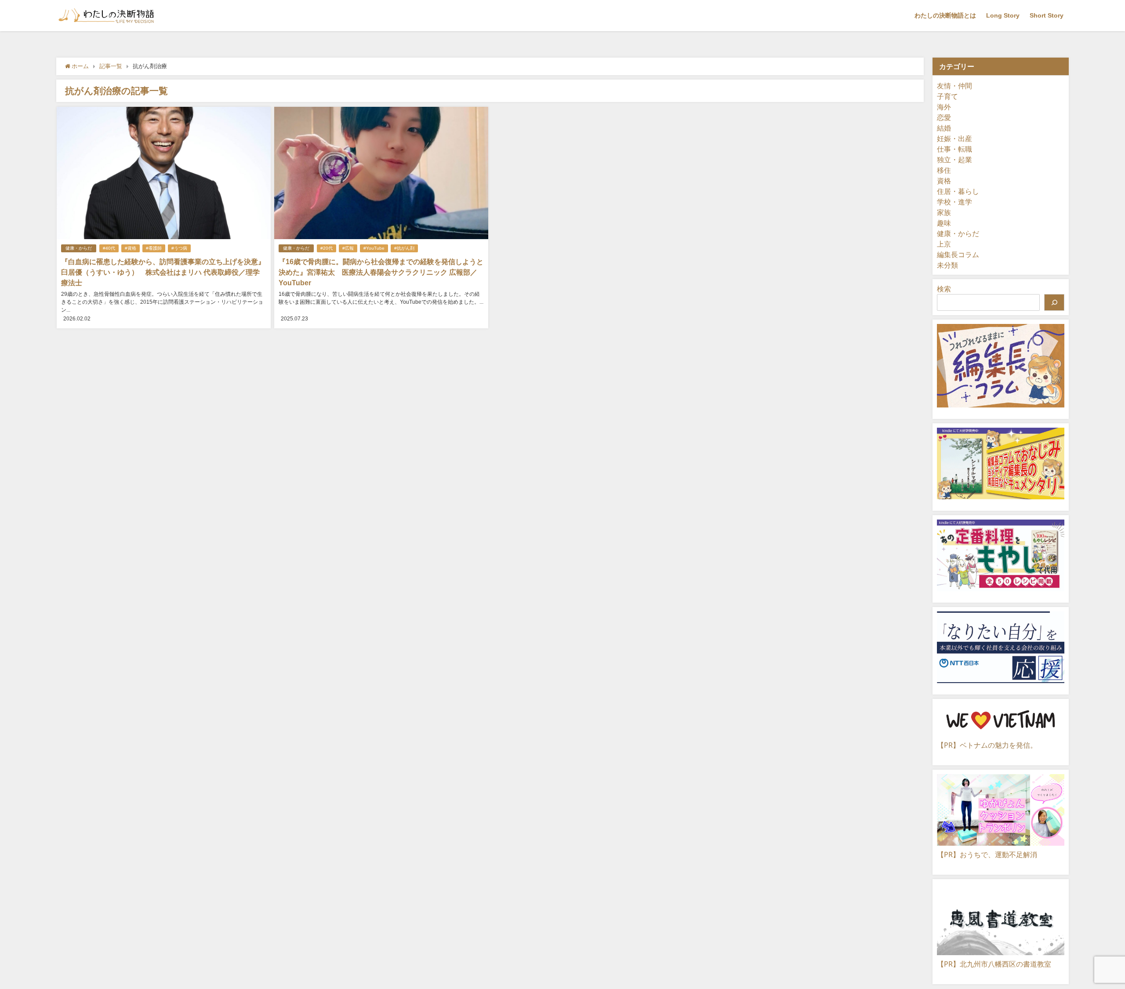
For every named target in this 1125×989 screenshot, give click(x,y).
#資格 (130, 248)
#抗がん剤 (404, 248)
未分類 (947, 265)
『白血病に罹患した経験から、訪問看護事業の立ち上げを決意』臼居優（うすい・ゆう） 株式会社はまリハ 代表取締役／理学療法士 (163, 272)
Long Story (1003, 15)
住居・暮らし (958, 191)
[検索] (1054, 302)
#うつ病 (179, 248)
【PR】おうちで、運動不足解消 (987, 854)
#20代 (326, 248)
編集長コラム (958, 254)
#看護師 (154, 248)
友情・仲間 (954, 85)
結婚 (944, 127)
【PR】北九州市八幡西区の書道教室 (994, 964)
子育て (947, 96)
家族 (944, 212)
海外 (944, 106)
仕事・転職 (954, 149)
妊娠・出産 (954, 138)
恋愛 (944, 117)
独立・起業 (954, 159)
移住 (944, 170)
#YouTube (374, 248)
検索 (944, 288)
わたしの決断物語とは (945, 15)
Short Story (1046, 15)
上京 (944, 243)
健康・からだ (78, 248)
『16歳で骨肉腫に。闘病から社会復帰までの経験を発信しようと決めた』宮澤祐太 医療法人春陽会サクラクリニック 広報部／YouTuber (381, 272)
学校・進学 (954, 201)
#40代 (109, 248)
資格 (944, 180)
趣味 (944, 222)
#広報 (348, 248)
